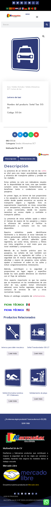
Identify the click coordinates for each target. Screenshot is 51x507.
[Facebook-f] (15, 494)
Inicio (9, 87)
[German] (26, 8)
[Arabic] (7, 8)
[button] (37, 17)
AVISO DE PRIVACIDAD (11, 496)
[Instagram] (25, 3)
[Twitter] (17, 3)
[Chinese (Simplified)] (13, 8)
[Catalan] (10, 8)
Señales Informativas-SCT (26, 144)
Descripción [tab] (10, 159)
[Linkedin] (21, 3)
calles (44, 171)
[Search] (47, 25)
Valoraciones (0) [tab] (27, 159)
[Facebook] (13, 3)
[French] (22, 8)
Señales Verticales (18, 87)
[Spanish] (35, 8)
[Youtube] (29, 3)
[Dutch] (16, 8)
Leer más (13, 353)
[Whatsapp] (33, 3)
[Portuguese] (32, 8)
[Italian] (29, 8)
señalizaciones (39, 296)
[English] (19, 8)
